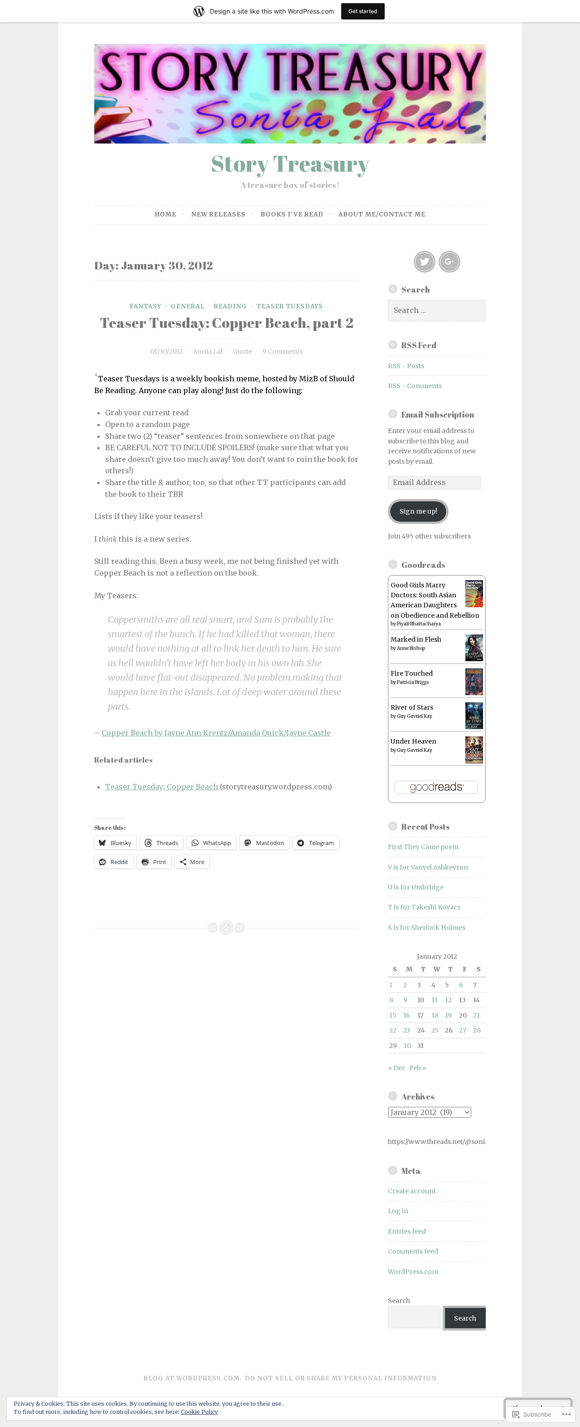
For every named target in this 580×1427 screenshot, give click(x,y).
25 (435, 1030)
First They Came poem (423, 847)
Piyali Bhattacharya (419, 624)
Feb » (418, 1068)
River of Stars (412, 707)
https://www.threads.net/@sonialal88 (437, 1142)
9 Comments (282, 351)
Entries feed (407, 1231)
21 (476, 1015)
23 (406, 1030)
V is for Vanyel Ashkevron (428, 867)
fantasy (145, 306)
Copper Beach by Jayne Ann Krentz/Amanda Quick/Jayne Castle (216, 732)
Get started (362, 11)
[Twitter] (424, 262)
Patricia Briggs (413, 682)
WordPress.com (413, 1272)
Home (165, 214)
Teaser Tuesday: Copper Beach (161, 786)
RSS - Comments (415, 386)
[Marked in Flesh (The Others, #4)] (474, 659)
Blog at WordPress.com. (192, 1378)
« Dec (397, 1068)
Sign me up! (418, 511)
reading (230, 306)
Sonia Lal (207, 351)
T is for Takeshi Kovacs (424, 907)
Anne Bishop (411, 648)
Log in (398, 1211)
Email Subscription (437, 414)
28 (477, 1030)
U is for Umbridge (416, 887)
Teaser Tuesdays (289, 306)
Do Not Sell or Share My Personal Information (341, 1378)
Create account (412, 1191)
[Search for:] (437, 311)
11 (434, 1000)
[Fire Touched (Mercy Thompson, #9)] (474, 693)
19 (448, 1015)
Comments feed (413, 1251)
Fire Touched (412, 673)
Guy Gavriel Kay (414, 716)
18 (435, 1015)
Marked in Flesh (416, 639)
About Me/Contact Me (381, 214)
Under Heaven (413, 741)
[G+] (449, 262)
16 (406, 1015)
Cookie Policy (199, 1411)
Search (399, 1301)
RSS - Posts (406, 366)
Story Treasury (290, 163)
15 (392, 1015)
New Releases (218, 214)
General (188, 306)
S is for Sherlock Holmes (426, 927)
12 (448, 1000)
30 (407, 1046)
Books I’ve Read (292, 214)
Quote (242, 351)
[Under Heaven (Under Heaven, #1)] (474, 761)
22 (392, 1030)
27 (462, 1030)
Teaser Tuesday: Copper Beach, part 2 (226, 322)
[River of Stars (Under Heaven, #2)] (474, 727)
